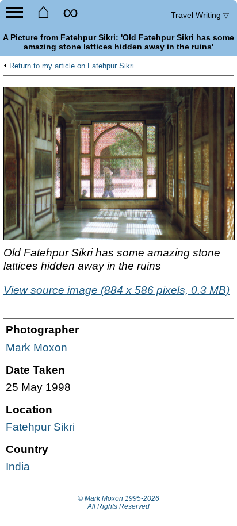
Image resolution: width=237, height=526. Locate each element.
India (18, 466)
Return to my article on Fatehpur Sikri (71, 66)
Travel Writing (200, 15)
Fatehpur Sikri (40, 427)
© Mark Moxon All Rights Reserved (118, 502)
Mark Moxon (36, 347)
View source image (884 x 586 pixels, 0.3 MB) (116, 290)
